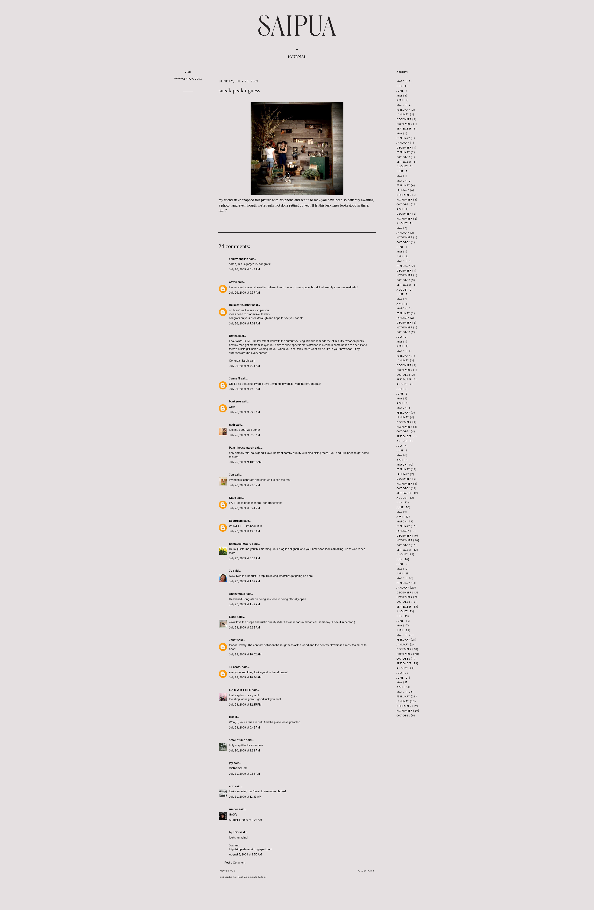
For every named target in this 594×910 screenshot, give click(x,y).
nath (232, 424)
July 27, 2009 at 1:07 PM (244, 581)
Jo (230, 570)
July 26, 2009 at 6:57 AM (244, 292)
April (400, 100)
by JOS (234, 832)
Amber (233, 809)
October (403, 157)
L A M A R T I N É (240, 690)
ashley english (238, 259)
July (400, 86)
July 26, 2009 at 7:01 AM (244, 323)
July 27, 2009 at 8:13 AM (244, 558)
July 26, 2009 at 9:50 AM (244, 435)
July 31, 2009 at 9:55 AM (244, 773)
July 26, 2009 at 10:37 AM (245, 462)
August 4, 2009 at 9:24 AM (245, 820)
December (404, 119)
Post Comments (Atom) (252, 877)
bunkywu (235, 401)
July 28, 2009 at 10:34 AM (245, 677)
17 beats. (235, 667)
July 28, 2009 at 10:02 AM (245, 654)
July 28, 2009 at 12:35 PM (245, 704)
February (403, 110)
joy (231, 763)
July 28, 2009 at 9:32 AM (244, 627)
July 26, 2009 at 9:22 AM (244, 412)
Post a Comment (234, 862)
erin (231, 786)
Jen (231, 474)
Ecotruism (236, 520)
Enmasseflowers (240, 543)
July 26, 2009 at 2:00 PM (244, 485)
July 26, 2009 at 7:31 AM (244, 366)
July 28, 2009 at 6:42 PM (244, 727)
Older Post (366, 870)
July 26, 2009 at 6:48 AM (244, 269)
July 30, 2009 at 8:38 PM (244, 750)
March (402, 81)
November (404, 124)
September (404, 128)
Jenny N (234, 378)
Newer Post (228, 870)
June (400, 91)
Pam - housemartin (241, 447)
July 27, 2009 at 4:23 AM (244, 531)
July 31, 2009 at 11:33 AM (245, 796)
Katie (232, 497)
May (399, 95)
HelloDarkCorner (240, 305)
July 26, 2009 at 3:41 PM (244, 508)
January (403, 114)
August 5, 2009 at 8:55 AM (245, 854)
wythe (233, 282)
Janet (232, 640)
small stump (237, 740)
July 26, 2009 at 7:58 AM (244, 389)
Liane (232, 617)
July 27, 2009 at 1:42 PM (244, 604)
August (402, 166)
